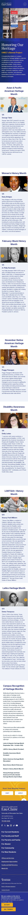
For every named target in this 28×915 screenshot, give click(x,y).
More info (10, 902)
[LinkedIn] (7, 825)
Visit (7, 793)
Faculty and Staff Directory (10, 865)
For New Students (9, 852)
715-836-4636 (6, 821)
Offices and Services (8, 858)
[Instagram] (10, 825)
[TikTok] (13, 825)
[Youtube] (16, 825)
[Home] (11, 4)
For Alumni (6, 844)
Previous (1, 105)
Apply (20, 793)
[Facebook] (2, 825)
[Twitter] (5, 825)
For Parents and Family (11, 840)
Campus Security (6, 890)
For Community (8, 848)
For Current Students (10, 832)
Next (25, 105)
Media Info (5, 868)
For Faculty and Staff (10, 836)
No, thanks (8, 909)
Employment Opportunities (10, 861)
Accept (7, 904)
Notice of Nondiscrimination (8, 886)
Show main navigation (24, 4)
